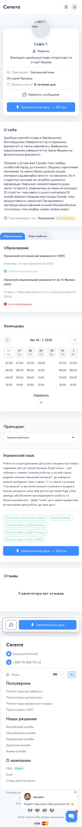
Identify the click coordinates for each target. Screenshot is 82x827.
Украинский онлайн (20, 739)
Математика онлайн (21, 733)
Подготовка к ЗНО (20, 709)
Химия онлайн (16, 751)
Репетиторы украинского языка (29, 703)
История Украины (19, 78)
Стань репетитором (20, 781)
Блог (9, 774)
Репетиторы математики (24, 697)
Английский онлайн (20, 727)
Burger (66, 7)
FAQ (9, 768)
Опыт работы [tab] (37, 236)
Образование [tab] (12, 236)
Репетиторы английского (24, 691)
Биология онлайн (18, 745)
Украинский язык (43, 72)
